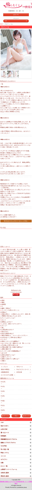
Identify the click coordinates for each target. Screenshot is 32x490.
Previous (2, 53)
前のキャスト (5, 416)
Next (30, 53)
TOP (1, 24)
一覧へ (16, 416)
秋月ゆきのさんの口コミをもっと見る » (16, 221)
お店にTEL (16, 14)
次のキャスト (26, 416)
